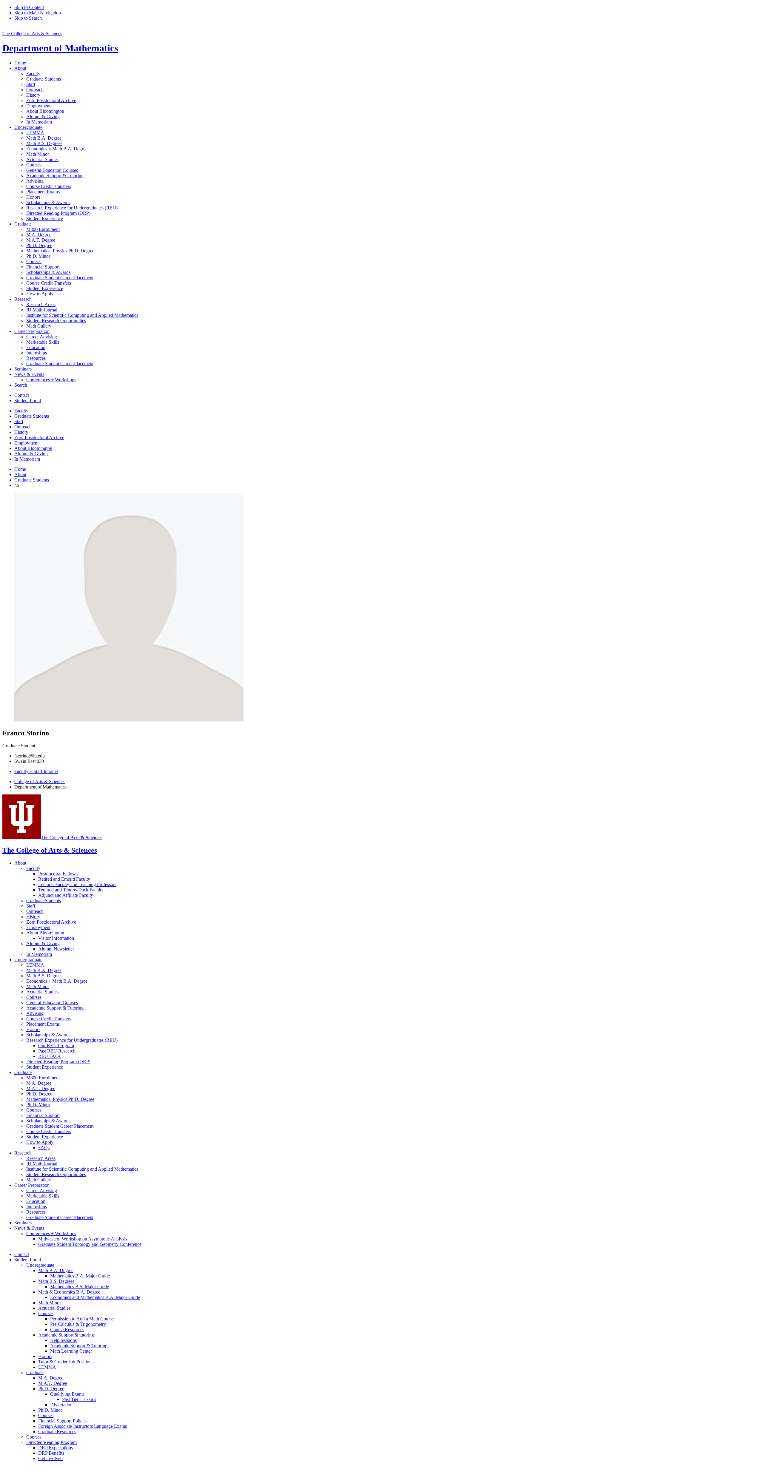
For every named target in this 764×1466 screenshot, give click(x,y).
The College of (71, 837)
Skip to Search (28, 18)
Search (20, 385)
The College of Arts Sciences (32, 33)
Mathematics (60, 48)
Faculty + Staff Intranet (36, 771)
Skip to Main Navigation (37, 12)
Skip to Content (29, 7)
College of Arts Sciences (39, 781)
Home (20, 62)
